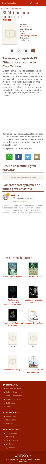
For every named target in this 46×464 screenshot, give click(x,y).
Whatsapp (9, 157)
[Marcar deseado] (26, 51)
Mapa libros (11, 420)
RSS (11, 444)
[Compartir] (31, 3)
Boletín (12, 448)
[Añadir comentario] (33, 51)
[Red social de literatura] (9, 3)
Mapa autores (11, 416)
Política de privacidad (15, 392)
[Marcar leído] (19, 51)
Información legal (13, 388)
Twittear (28, 157)
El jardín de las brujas (33, 276)
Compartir (18, 157)
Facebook (13, 433)
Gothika (33, 346)
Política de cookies (14, 396)
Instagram (13, 440)
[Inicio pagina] (43, 384)
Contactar (10, 406)
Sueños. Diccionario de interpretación (33, 370)
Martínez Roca (25, 27)
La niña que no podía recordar (33, 301)
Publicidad (10, 403)
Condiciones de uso (14, 399)
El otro (12, 346)
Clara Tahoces (16, 8)
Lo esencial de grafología (33, 323)
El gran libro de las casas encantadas (13, 324)
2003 (22, 31)
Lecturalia (4, 8)
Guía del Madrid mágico (12, 369)
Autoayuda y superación (28, 36)
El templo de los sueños (12, 276)
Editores (9, 423)
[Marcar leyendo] (12, 51)
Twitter (12, 437)
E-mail (37, 157)
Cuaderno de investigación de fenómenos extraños (12, 302)
